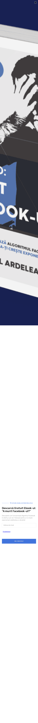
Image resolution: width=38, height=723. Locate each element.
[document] (19, 361)
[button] (35, 2)
